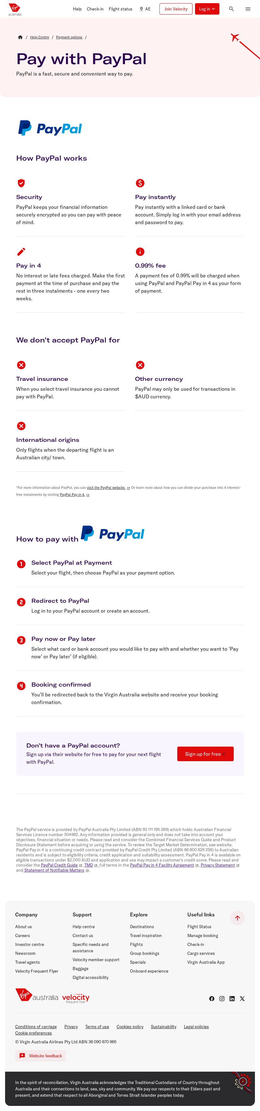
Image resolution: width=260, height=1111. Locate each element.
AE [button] (148, 8)
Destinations (142, 926)
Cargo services (201, 953)
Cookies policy (130, 1026)
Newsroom (25, 953)
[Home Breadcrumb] (20, 37)
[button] (77, 8)
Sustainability (163, 1026)
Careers (22, 935)
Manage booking (202, 935)
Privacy (71, 1026)
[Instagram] (221, 998)
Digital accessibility (90, 977)
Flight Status (199, 926)
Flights (136, 944)
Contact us (83, 935)
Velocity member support (96, 959)
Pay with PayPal (81, 58)
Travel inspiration (146, 935)
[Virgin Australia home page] (15, 9)
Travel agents (27, 962)
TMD (88, 865)
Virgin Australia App (206, 962)
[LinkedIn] (232, 998)
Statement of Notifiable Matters (54, 870)
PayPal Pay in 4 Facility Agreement (162, 865)
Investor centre (29, 944)
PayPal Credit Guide (59, 865)
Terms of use (97, 1026)
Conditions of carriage (36, 1026)
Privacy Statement (218, 865)
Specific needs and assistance (91, 947)
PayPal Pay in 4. (72, 494)
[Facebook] (211, 998)
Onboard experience (149, 971)
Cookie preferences (33, 1032)
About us (23, 926)
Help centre (84, 926)
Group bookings (144, 953)
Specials (138, 962)
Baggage (80, 968)
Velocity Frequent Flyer (36, 971)
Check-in (195, 944)
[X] (242, 998)
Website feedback (45, 1056)
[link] (39, 37)
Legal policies (196, 1026)
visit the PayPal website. (106, 487)
